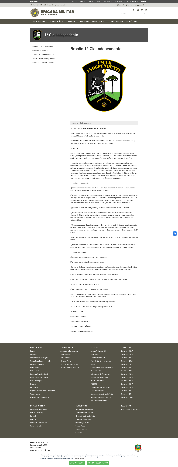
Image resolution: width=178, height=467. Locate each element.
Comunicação (56, 21)
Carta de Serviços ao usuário (101, 361)
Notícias (74, 1)
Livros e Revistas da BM (69, 364)
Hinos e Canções (36, 381)
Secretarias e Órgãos (121, 1)
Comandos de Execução (39, 358)
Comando (33, 354)
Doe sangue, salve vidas (84, 409)
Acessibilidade (61, 5)
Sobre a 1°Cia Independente (42, 46)
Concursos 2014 (127, 387)
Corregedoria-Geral (37, 364)
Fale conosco (131, 5)
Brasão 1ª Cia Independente (43, 55)
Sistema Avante (36, 426)
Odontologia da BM (82, 423)
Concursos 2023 (127, 364)
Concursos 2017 (127, 384)
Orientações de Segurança (100, 374)
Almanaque (94, 354)
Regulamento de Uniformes (100, 387)
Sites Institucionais (97, 391)
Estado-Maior (35, 371)
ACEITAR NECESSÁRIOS (98, 463)
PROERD (94, 384)
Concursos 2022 (127, 368)
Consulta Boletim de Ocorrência (102, 368)
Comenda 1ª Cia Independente (43, 63)
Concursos (83, 21)
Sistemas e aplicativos (38, 423)
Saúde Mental (80, 426)
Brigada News (65, 354)
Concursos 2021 (127, 371)
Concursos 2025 (127, 358)
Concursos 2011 (127, 394)
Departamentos (35, 368)
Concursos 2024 (127, 361)
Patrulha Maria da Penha (99, 377)
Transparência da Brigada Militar (102, 394)
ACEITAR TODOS (77, 463)
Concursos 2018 (127, 381)
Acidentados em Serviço (84, 413)
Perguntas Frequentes (99, 401)
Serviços (82, 1)
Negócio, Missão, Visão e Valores (42, 391)
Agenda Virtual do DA (98, 351)
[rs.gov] (34, 1)
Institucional (39, 21)
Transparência (107, 1)
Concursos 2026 (127, 354)
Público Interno (99, 21)
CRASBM (79, 432)
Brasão (32, 351)
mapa (48, 450)
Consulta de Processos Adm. (40, 361)
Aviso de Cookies (79, 458)
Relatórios (131, 21)
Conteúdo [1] (35, 5)
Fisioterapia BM (81, 429)
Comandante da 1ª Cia (40, 50)
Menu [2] (43, 5)
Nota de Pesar (65, 361)
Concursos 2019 (127, 377)
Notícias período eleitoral (69, 368)
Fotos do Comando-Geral (39, 377)
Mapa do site (143, 5)
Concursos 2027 (127, 351)
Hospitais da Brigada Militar (85, 416)
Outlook (33, 419)
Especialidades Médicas (84, 419)
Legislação (34, 387)
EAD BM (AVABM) (36, 413)
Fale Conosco (65, 358)
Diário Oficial (134, 1)
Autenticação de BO (98, 358)
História (33, 384)
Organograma (35, 394)
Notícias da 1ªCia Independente (43, 59)
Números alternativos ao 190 (101, 397)
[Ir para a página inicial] (52, 12)
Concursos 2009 (127, 397)
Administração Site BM (38, 409)
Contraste (121, 5)
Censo (93, 364)
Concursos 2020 (127, 374)
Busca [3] (50, 5)
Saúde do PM (116, 21)
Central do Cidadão (94, 1)
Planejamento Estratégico (39, 397)
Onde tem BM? (96, 371)
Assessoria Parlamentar (69, 351)
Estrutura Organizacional (39, 374)
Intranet (33, 416)
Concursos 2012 (127, 391)
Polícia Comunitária (97, 381)
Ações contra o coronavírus (130, 409)
